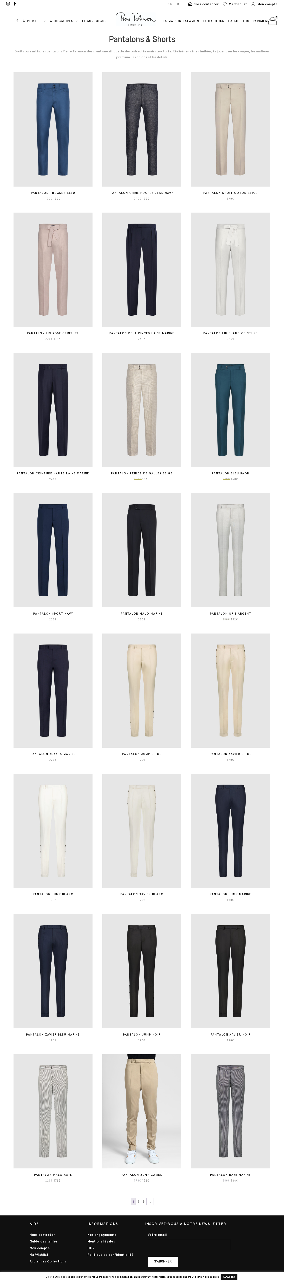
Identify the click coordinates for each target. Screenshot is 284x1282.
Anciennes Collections (48, 1261)
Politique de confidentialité (110, 1255)
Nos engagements (102, 1235)
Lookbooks (213, 21)
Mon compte (40, 1248)
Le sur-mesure (95, 21)
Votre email (157, 1235)
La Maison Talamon (181, 21)
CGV (91, 1248)
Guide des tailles (44, 1241)
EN (170, 4)
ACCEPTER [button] (229, 1276)
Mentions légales (101, 1241)
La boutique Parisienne (250, 21)
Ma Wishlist (39, 1255)
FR (177, 4)
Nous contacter (42, 1235)
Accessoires (61, 21)
